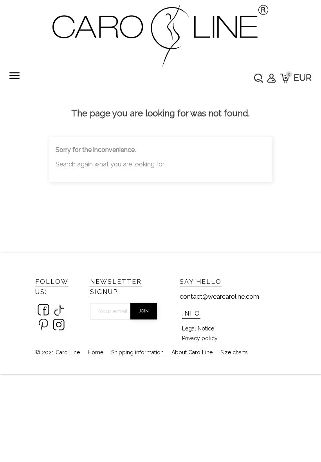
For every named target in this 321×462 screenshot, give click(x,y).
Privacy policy (200, 338)
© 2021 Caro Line (57, 352)
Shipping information (137, 352)
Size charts (234, 352)
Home (95, 352)
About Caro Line (192, 352)
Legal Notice (198, 328)
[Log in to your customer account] (271, 78)
